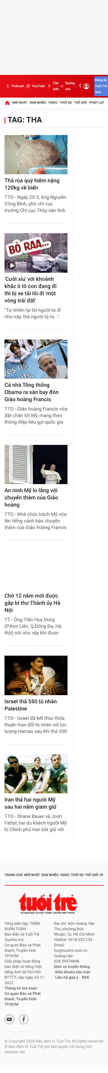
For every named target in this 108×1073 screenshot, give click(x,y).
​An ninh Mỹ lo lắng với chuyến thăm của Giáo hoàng (31, 497)
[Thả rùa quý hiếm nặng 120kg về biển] (36, 154)
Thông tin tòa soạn (20, 988)
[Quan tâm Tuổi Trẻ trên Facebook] (23, 1019)
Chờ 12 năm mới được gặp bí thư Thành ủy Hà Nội (32, 603)
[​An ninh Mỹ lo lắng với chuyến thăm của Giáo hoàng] (36, 464)
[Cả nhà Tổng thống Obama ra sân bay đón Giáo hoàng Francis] (36, 359)
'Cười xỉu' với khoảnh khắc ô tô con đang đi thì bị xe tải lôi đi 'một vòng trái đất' (30, 290)
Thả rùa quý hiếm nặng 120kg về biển (32, 184)
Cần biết (56, 86)
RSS (85, 977)
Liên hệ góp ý (66, 977)
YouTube (38, 86)
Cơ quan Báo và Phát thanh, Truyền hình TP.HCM (22, 999)
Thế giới (80, 102)
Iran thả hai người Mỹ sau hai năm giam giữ (30, 803)
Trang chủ (13, 875)
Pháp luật (97, 102)
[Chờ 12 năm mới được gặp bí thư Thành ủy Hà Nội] (36, 569)
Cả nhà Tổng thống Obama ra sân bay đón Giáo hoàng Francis (31, 392)
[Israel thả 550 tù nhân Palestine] (36, 675)
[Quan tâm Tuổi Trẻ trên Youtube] (9, 1019)
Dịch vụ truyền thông (72, 967)
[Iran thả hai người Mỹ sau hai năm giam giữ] (36, 773)
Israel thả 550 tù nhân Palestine (30, 705)
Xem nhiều (37, 102)
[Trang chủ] (7, 103)
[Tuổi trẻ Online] (48, 903)
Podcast (18, 86)
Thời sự (66, 102)
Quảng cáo (70, 86)
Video (52, 102)
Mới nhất (19, 102)
